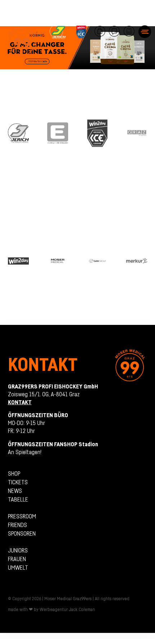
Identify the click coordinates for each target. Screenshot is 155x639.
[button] (145, 32)
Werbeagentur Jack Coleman (67, 609)
